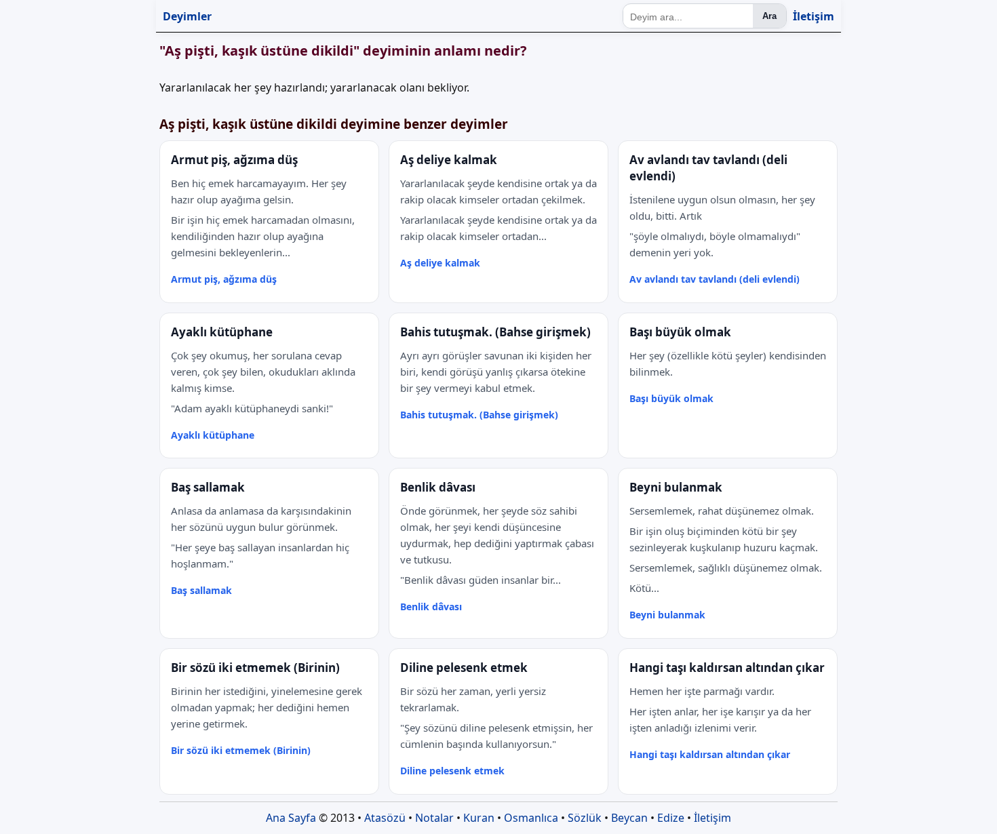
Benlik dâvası (431, 606)
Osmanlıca (531, 817)
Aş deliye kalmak (440, 262)
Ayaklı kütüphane (212, 435)
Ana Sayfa (291, 817)
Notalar (434, 817)
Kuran (478, 817)
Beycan (629, 817)
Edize (670, 817)
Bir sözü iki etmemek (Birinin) (241, 750)
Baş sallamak (201, 590)
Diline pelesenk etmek (452, 770)
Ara (769, 16)
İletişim (813, 16)
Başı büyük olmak (671, 398)
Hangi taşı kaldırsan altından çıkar (709, 754)
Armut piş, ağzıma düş (224, 279)
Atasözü (385, 817)
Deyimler (187, 16)
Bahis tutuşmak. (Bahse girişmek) (479, 414)
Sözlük (585, 817)
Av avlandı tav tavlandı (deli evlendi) (714, 279)
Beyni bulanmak (667, 614)
